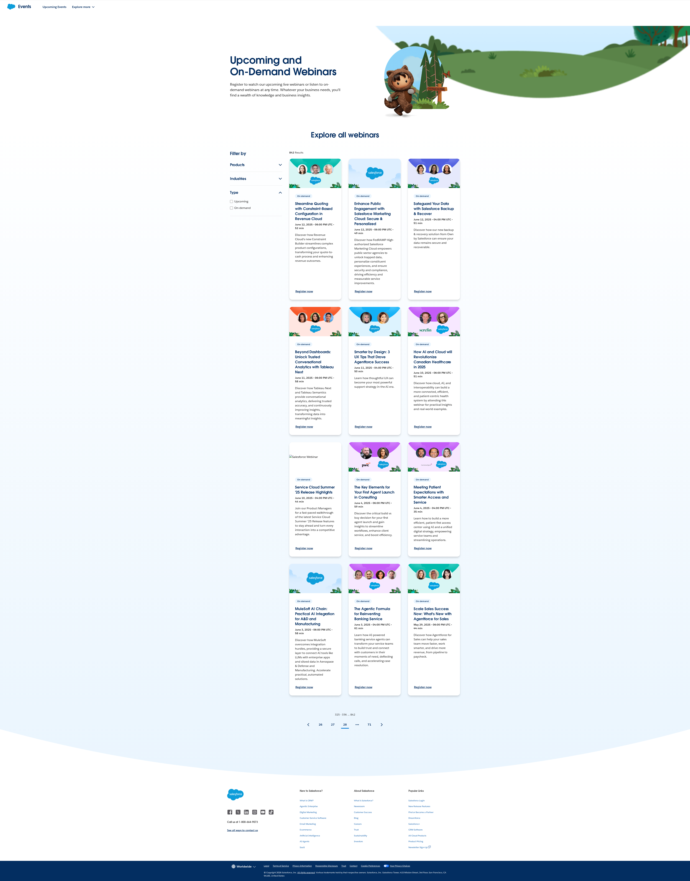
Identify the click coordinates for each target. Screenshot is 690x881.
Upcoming (241, 201)
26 (320, 724)
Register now (304, 291)
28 (345, 724)
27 (333, 724)
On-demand (242, 208)
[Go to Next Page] (382, 725)
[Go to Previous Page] (308, 725)
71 (369, 724)
